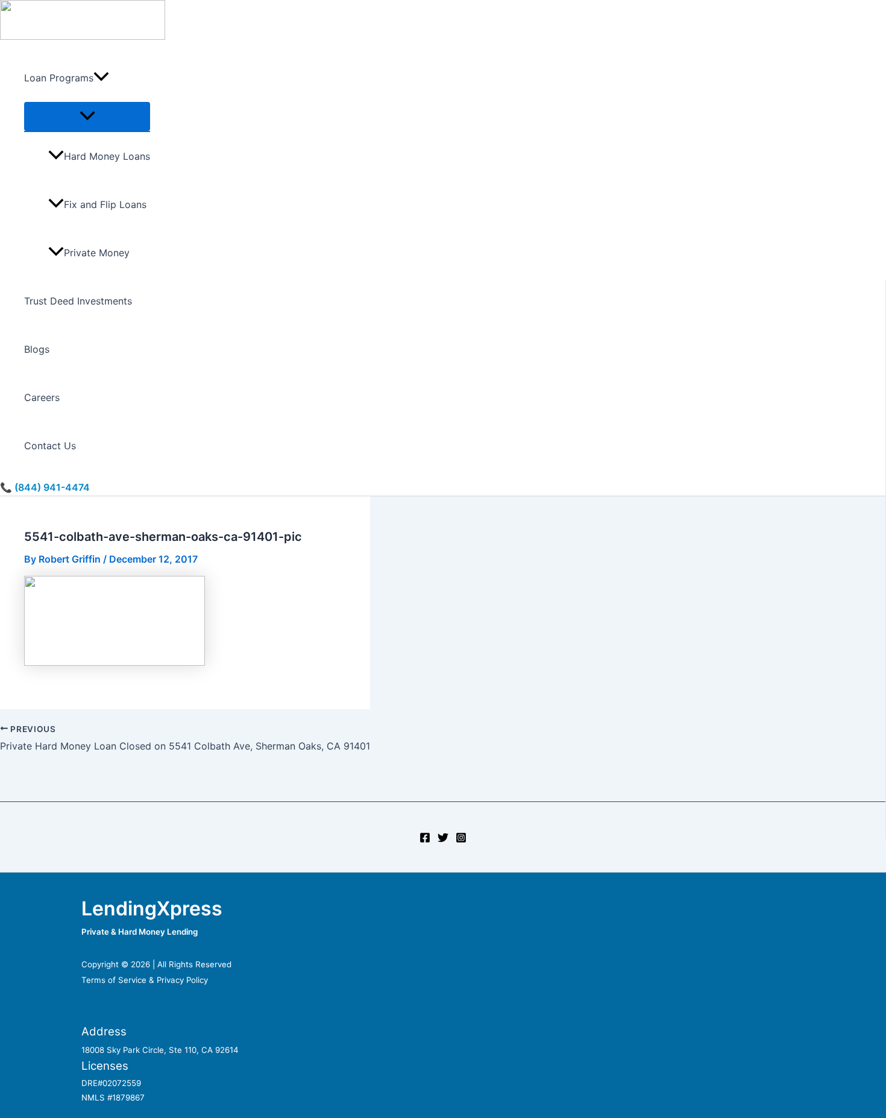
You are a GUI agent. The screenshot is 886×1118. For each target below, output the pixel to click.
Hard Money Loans (107, 156)
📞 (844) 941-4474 (45, 487)
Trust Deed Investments (78, 301)
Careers (42, 397)
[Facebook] (424, 839)
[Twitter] (443, 839)
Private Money (97, 253)
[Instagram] (461, 839)
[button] (101, 78)
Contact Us (50, 446)
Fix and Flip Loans (105, 204)
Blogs (36, 349)
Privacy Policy (182, 980)
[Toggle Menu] (87, 116)
